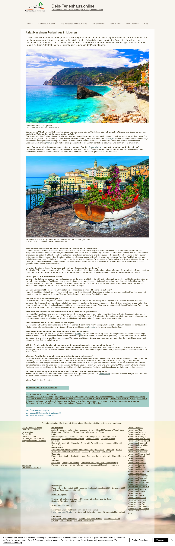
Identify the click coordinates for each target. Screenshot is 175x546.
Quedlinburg (118, 430)
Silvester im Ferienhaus (88, 510)
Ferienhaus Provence (137, 480)
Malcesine (55, 439)
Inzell (99, 430)
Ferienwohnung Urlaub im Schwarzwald (77, 521)
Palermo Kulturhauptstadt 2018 (64, 488)
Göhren (92, 430)
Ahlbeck (54, 430)
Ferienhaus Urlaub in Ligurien (122, 399)
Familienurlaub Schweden (85, 512)
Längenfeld (85, 456)
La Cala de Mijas (104, 463)
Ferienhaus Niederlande (138, 471)
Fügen (54, 456)
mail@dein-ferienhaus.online (34, 441)
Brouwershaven (70, 449)
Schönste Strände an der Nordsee (96, 499)
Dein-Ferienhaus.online (73, 6)
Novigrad (85, 443)
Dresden (83, 430)
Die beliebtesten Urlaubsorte (109, 423)
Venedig (111, 439)
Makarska (75, 443)
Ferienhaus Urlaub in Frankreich (130, 396)
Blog (130, 513)
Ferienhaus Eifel (135, 447)
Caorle (97, 436)
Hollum (119, 449)
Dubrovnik (55, 443)
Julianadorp (56, 452)
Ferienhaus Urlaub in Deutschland (99, 396)
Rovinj (118, 443)
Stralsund (67, 432)
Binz (76, 430)
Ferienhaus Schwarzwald (139, 482)
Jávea (93, 463)
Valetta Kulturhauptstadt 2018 (66, 490)
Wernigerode (91, 432)
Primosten (109, 443)
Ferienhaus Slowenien (137, 489)
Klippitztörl (74, 456)
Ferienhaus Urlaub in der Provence (92, 401)
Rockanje (86, 452)
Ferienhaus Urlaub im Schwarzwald (124, 401)
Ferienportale (66, 423)
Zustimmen (161, 540)
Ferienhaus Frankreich (138, 449)
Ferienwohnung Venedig (138, 508)
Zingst (101, 432)
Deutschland (57, 428)
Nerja (115, 463)
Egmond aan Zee (86, 449)
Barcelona (55, 463)
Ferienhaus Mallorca (137, 469)
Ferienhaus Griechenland (139, 454)
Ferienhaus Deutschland (138, 445)
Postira (100, 443)
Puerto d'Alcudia (92, 465)
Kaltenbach (63, 456)
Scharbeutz (56, 432)
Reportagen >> (44, 410)
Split (60, 445)
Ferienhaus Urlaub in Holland (70, 399)
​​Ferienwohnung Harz (137, 500)
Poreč (93, 443)
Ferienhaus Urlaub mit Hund (63, 510)
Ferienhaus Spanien (136, 491)
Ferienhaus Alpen (135, 430)
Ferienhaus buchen (50, 423)
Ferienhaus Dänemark (137, 443)
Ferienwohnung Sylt (136, 504)
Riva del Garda (92, 439)
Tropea (104, 439)
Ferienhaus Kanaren (137, 463)
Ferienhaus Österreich (137, 478)
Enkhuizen (99, 449)
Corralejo (85, 463)
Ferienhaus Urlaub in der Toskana (68, 403)
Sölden (115, 456)
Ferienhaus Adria (135, 428)
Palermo (75, 439)
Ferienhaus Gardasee (137, 452)
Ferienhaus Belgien (136, 434)
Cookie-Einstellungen (141, 540)
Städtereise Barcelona (61, 505)
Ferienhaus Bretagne (137, 436)
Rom (82, 439)
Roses (103, 465)
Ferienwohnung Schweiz (138, 487)
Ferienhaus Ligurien (136, 465)
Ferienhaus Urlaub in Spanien (39, 403)
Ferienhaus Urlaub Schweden (64, 518)
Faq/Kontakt (90, 423)
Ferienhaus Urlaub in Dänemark (69, 396)
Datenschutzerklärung (31, 468)
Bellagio (64, 436)
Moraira (54, 465)
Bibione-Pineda (86, 436)
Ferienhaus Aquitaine (137, 432)
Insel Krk (65, 443)
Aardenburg (56, 449)
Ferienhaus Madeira (136, 467)
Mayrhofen (96, 456)
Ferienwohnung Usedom (138, 506)
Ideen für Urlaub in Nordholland (111, 512)
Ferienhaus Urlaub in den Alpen (39, 396)
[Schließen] (171, 540)
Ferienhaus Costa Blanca (139, 439)
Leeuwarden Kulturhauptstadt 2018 (95, 488)
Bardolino (55, 436)
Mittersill (106, 456)
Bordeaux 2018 (118, 488)
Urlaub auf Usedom (93, 403)
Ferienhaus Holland (136, 456)
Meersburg (108, 430)
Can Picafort (73, 463)
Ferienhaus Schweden (137, 484)
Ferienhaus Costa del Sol (139, 441)
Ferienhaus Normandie (138, 476)
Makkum (67, 452)
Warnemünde (78, 432)
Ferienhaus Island (135, 458)
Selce (53, 445)
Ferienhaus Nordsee (137, 473)
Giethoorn (110, 449)
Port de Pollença (76, 465)
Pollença (63, 465)
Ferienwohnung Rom (137, 502)
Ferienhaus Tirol (135, 493)
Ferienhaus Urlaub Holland (90, 518)
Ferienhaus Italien (135, 460)
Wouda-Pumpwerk (59, 494)
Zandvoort (106, 452)
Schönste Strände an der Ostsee (65, 499)
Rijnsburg (76, 452)
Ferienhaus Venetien (137, 498)
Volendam (96, 452)
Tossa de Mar (113, 465)
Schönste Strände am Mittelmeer (65, 501)
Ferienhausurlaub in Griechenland (41, 399)
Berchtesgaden (66, 430)
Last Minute (78, 423)
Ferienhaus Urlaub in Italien (96, 399)
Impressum (26, 465)
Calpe (64, 463)
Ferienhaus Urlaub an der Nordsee (60, 401)
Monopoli (66, 439)
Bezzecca (74, 436)
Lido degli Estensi (109, 436)
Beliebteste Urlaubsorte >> (49, 413)
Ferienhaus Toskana (136, 495)
